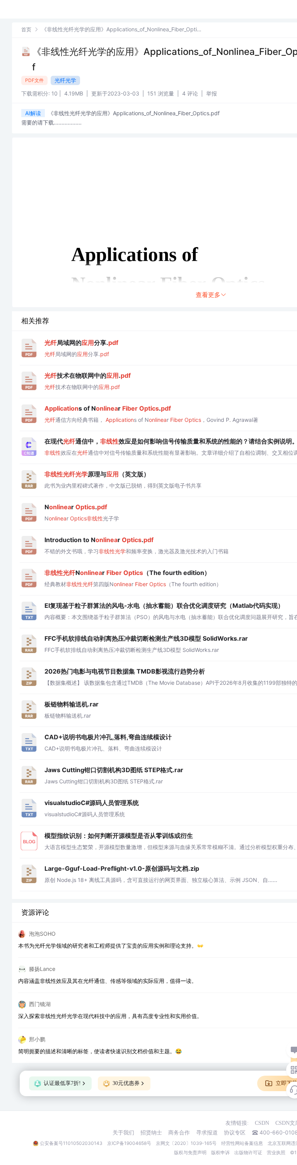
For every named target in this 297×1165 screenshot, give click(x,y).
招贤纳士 (151, 1132)
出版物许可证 (248, 1152)
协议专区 (235, 1132)
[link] (26, 29)
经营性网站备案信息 (242, 1143)
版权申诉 (220, 1152)
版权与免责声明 (190, 1152)
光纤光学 (65, 80)
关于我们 (123, 1132)
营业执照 (276, 1152)
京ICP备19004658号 (129, 1143)
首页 (26, 29)
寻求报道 (207, 1132)
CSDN (262, 1123)
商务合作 (179, 1132)
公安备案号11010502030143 (71, 1143)
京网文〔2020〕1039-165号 (186, 1143)
